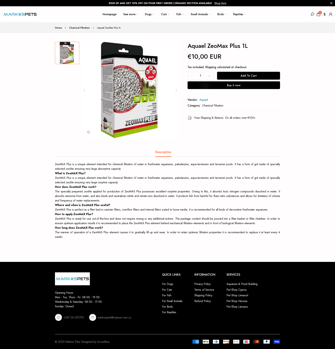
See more (129, 14)
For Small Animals (172, 301)
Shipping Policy (203, 295)
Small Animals (199, 14)
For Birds (167, 307)
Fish (178, 14)
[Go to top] (321, 335)
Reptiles (238, 14)
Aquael (203, 100)
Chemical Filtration (79, 28)
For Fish (166, 295)
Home (58, 28)
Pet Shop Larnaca (237, 307)
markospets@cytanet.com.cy (114, 317)
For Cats (167, 290)
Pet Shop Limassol (237, 295)
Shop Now (220, 3)
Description (163, 152)
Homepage (109, 14)
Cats (164, 14)
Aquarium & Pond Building (242, 284)
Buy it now (233, 85)
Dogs (148, 14)
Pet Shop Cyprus (236, 290)
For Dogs (167, 284)
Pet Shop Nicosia (236, 301)
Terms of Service (204, 290)
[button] (84, 90)
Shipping (210, 67)
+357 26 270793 (74, 317)
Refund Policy (202, 301)
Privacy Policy (202, 284)
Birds (220, 14)
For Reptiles (169, 312)
